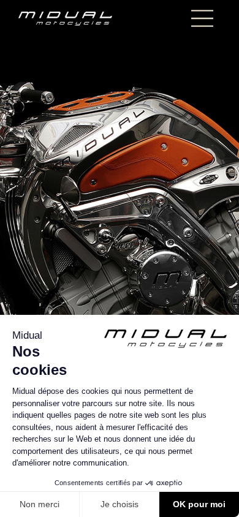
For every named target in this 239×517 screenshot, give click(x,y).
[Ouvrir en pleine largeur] (119, 258)
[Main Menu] (202, 18)
